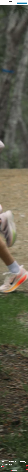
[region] (14, 2)
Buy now (8, 466)
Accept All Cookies (20, 3)
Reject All (25, 3)
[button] (11, 470)
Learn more (3, 466)
